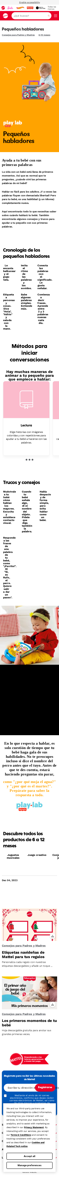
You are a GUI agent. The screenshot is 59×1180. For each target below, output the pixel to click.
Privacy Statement (34, 1127)
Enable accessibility (29, 2)
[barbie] (10, 8)
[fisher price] (30, 8)
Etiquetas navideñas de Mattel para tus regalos (23, 954)
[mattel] (3, 8)
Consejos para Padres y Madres (18, 35)
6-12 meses (44, 35)
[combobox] (31, 15)
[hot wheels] (19, 8)
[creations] (40, 8)
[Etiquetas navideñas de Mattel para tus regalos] (29, 924)
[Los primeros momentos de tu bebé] (29, 992)
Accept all (29, 1156)
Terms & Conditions (21, 1135)
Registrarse (45, 1087)
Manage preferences (30, 1165)
